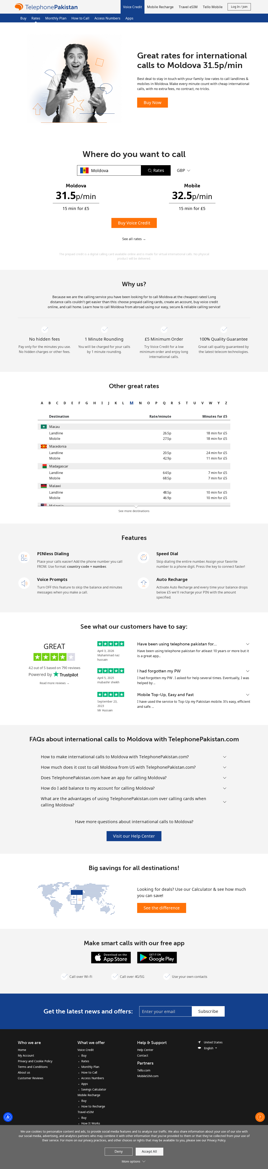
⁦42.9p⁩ (167, 458)
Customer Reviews (30, 1078)
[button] (132, 7)
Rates (85, 1061)
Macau (54, 426)
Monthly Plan (55, 18)
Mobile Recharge (88, 1095)
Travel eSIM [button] (188, 7)
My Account (26, 1055)
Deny (119, 1151)
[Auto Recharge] (143, 582)
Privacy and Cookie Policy (35, 1061)
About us (24, 1072)
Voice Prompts (52, 579)
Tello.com (143, 1070)
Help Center (145, 1050)
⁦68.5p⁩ (167, 478)
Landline (56, 433)
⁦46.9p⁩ (167, 498)
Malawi (55, 486)
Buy (23, 18)
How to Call (80, 18)
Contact (142, 1055)
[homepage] (47, 7)
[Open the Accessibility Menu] (8, 1117)
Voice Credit (85, 1050)
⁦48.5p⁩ (167, 492)
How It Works (90, 1123)
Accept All (149, 1151)
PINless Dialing (53, 553)
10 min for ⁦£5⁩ (216, 492)
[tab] (41, 403)
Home (22, 1050)
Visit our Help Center (134, 836)
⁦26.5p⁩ (167, 433)
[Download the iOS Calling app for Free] (111, 957)
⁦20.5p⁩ (167, 453)
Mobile (54, 438)
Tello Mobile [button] (213, 7)
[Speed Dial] (143, 557)
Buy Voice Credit (134, 223)
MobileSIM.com (147, 1076)
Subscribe (208, 1011)
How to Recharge (93, 1106)
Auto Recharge (172, 579)
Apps (129, 18)
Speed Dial (167, 553)
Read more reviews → (55, 683)
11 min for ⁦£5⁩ (216, 458)
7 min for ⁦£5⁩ (217, 472)
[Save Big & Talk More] (76, 899)
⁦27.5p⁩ (167, 438)
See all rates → (134, 239)
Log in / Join (239, 7)
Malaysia (56, 505)
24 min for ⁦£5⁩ (216, 453)
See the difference (162, 908)
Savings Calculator (93, 1089)
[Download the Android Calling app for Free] (157, 957)
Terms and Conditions (33, 1067)
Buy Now (152, 102)
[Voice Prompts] (24, 582)
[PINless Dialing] (24, 557)
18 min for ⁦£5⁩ (216, 433)
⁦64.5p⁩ (167, 472)
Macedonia (57, 446)
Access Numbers (107, 18)
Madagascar (58, 466)
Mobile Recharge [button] (160, 7)
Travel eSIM (85, 1112)
